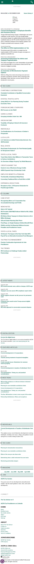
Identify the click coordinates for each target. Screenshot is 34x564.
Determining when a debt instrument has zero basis (15, 457)
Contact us (3, 526)
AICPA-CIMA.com (5, 548)
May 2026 (20, 472)
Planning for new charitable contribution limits (13, 385)
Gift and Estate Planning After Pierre (11, 220)
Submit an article (5, 528)
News (2, 509)
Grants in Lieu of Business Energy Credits (13, 168)
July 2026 (6, 472)
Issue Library (28, 13)
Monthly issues (5, 511)
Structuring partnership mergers (9, 461)
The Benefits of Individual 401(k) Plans (12, 176)
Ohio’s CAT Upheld (6, 209)
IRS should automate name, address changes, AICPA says (17, 286)
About (6, 524)
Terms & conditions (6, 533)
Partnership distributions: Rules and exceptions (14, 396)
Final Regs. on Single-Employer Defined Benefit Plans (17, 223)
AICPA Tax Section (6, 478)
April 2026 (27, 472)
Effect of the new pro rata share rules (11, 454)
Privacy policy (4, 531)
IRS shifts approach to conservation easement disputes (16, 307)
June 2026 (13, 472)
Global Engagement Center (8, 553)
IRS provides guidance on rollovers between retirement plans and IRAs (16, 382)
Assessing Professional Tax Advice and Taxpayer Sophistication (14, 59)
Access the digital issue (8, 337)
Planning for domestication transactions (12, 447)
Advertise (3, 529)
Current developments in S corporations (12, 353)
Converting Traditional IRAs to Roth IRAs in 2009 (15, 179)
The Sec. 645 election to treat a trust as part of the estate (16, 394)
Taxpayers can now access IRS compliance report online (16, 290)
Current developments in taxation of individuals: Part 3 (16, 368)
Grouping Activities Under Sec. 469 (11, 116)
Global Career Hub (5, 555)
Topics (2, 514)
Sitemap (3, 518)
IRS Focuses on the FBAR (9, 110)
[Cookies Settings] (2, 561)
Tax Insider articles (5, 513)
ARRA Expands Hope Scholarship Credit (13, 170)
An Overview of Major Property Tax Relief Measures (16, 161)
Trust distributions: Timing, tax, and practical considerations (13, 391)
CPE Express (4, 541)
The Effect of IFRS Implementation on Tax (15, 48)
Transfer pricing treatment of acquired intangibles (14, 357)
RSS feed (3, 516)
